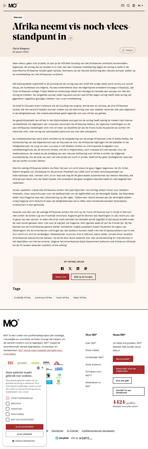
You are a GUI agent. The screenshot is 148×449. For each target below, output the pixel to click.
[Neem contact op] (122, 5)
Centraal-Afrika (43, 297)
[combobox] (38, 367)
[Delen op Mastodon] (85, 268)
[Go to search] (128, 5)
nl (139, 5)
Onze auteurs (93, 364)
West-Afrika (79, 297)
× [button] (42, 368)
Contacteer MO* (94, 357)
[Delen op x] (70, 268)
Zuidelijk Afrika (22, 297)
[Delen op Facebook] (62, 268)
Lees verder (23, 392)
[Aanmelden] (133, 5)
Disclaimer (57, 430)
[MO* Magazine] (13, 5)
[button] (24, 441)
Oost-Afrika (62, 297)
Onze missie (92, 350)
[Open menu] (4, 5)
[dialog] (24, 405)
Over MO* (91, 343)
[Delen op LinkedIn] (77, 268)
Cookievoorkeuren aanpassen (98, 430)
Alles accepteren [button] (24, 427)
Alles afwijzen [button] (24, 434)
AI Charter (72, 430)
